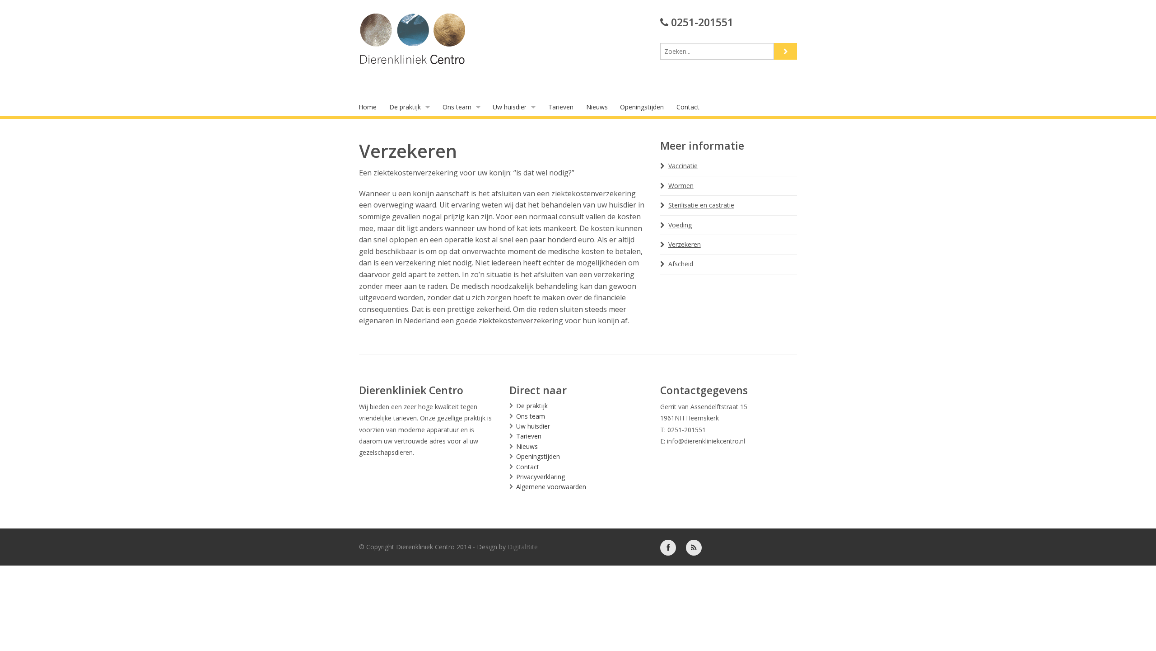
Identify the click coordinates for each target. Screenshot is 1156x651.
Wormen (681, 185)
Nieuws (597, 107)
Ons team (457, 107)
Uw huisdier (510, 107)
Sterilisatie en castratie (701, 205)
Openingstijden (642, 107)
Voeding (680, 225)
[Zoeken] (785, 51)
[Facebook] (668, 547)
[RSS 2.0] (694, 547)
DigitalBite (523, 546)
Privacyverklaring (540, 476)
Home (368, 107)
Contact (687, 107)
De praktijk (405, 107)
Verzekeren (684, 244)
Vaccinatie (683, 165)
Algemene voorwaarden (551, 486)
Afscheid (680, 263)
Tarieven (560, 107)
